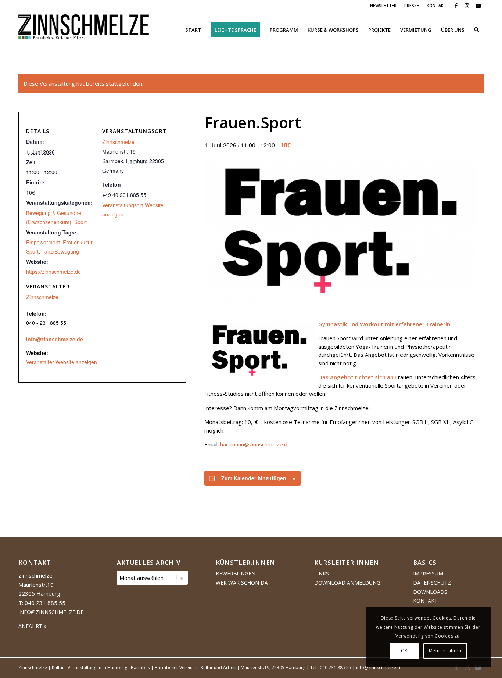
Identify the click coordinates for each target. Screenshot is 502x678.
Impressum (428, 573)
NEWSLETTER (383, 5)
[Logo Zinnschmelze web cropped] (84, 29)
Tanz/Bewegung (60, 251)
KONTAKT (437, 5)
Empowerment (43, 242)
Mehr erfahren (445, 650)
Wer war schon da (242, 582)
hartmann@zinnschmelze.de (255, 444)
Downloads (430, 591)
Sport (80, 222)
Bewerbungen (235, 573)
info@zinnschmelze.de (54, 339)
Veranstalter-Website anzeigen (61, 362)
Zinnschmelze (118, 142)
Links (321, 573)
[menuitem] (383, 5)
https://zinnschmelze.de (53, 271)
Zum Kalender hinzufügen (253, 478)
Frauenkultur (77, 242)
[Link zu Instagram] (467, 5)
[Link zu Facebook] (456, 5)
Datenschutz (432, 582)
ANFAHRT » (32, 626)
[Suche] (476, 29)
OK (404, 650)
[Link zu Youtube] (478, 5)
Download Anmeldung (347, 582)
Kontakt (425, 600)
